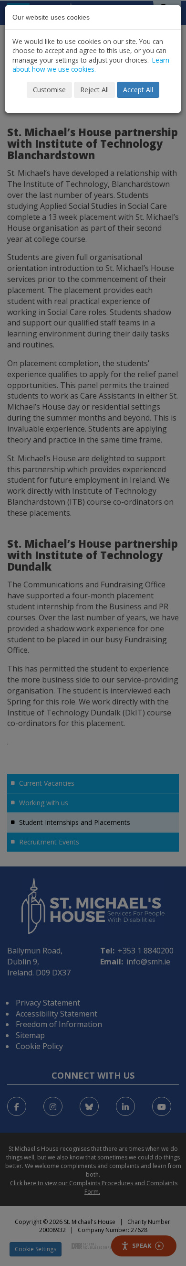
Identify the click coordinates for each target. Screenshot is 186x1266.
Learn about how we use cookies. (90, 64)
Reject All (94, 89)
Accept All (138, 89)
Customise (49, 89)
